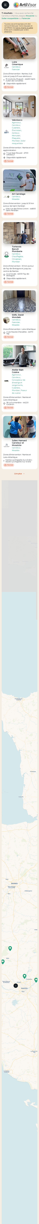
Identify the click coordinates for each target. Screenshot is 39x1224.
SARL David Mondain (18, 316)
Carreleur (16, 67)
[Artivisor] (24, 5)
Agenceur (16, 123)
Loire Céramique (17, 63)
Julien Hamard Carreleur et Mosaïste (19, 442)
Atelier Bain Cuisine (18, 371)
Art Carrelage (18, 194)
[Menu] (5, 5)
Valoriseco (17, 120)
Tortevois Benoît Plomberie (17, 249)
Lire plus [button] (18, 474)
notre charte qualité (24, 28)
